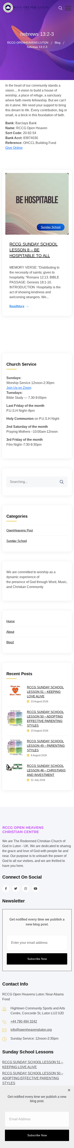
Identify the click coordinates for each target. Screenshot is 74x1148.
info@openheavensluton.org (31, 1029)
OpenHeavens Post (19, 530)
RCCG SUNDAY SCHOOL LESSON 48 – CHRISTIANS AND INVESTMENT (46, 770)
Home (10, 621)
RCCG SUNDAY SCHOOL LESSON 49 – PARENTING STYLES (46, 745)
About (10, 631)
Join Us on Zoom (18, 388)
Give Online (14, 148)
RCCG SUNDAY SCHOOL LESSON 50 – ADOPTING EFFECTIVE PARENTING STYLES (45, 718)
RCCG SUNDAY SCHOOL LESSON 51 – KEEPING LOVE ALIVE (45, 691)
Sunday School (50, 227)
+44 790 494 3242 (23, 1021)
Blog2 (10, 642)
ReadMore (16, 306)
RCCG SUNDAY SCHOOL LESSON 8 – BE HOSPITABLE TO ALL (33, 250)
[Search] (64, 479)
